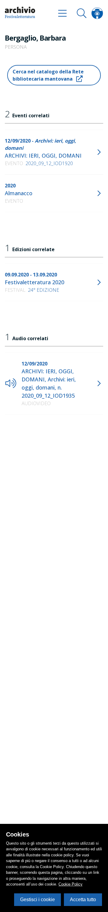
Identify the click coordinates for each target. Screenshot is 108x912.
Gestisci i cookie (37, 899)
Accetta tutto (83, 899)
